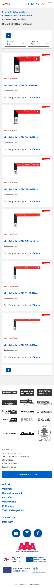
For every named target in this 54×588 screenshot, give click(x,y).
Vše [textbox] (32, 44)
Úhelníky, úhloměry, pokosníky (16, 15)
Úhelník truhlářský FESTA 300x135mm (21, 189)
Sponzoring (8, 517)
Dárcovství (8, 521)
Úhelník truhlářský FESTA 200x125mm (21, 85)
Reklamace (8, 505)
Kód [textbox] (9, 44)
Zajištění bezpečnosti (14, 510)
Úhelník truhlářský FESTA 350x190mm (21, 241)
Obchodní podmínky (13, 492)
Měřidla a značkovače (20, 12)
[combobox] (15, 44)
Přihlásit (35, 97)
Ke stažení (8, 497)
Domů (4, 12)
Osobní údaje (9, 501)
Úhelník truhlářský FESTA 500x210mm (21, 345)
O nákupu (7, 488)
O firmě (6, 484)
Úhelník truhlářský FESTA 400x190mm (21, 293)
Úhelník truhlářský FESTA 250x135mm (21, 137)
